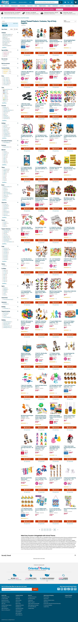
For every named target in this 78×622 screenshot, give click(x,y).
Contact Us (18, 597)
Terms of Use (46, 598)
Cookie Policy (46, 606)
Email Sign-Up (4, 606)
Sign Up (35, 589)
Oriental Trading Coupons (6, 605)
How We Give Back (31, 598)
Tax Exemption (18, 611)
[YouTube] (72, 589)
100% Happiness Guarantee (33, 605)
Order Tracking (18, 600)
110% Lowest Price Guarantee (33, 603)
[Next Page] (58, 530)
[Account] (72, 2)
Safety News (46, 601)
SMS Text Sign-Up (5, 608)
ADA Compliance (19, 613)
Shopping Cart (18, 606)
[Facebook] (58, 589)
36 (54, 529)
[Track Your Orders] (65, 2)
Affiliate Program (31, 601)
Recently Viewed (6, 555)
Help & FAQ (18, 598)
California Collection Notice (49, 600)
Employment (30, 600)
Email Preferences (19, 614)
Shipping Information (20, 605)
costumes (57, 541)
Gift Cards (3, 603)
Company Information (32, 597)
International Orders (19, 608)
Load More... (4, 47)
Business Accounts (5, 600)
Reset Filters (15, 23)
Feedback (77, 312)
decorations (32, 539)
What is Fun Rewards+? (6, 610)
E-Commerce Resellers (48, 605)
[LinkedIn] (62, 589)
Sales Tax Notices (19, 610)
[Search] (60, 2)
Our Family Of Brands (32, 606)
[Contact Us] (68, 2)
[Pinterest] (65, 589)
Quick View (27, 55)
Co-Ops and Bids (5, 598)
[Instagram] (75, 589)
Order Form (18, 601)
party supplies (48, 539)
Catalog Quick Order (5, 597)
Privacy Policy (46, 597)
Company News (31, 608)
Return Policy (18, 603)
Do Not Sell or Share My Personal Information (52, 603)
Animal (5, 25)
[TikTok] (68, 589)
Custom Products (68, 597)
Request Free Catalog (6, 601)
